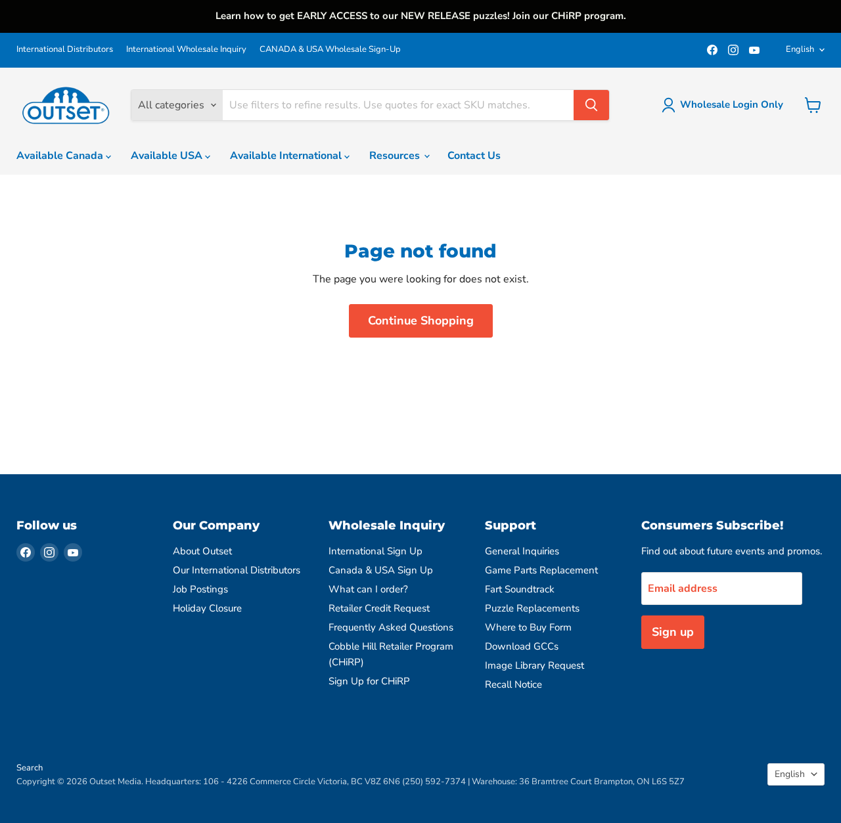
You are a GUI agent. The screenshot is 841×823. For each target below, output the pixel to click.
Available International (287, 155)
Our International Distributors (236, 570)
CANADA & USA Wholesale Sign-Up (330, 50)
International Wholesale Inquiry (186, 50)
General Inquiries (522, 551)
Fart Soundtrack (520, 589)
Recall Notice (513, 684)
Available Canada (61, 155)
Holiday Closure (207, 608)
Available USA (168, 155)
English (800, 49)
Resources (395, 155)
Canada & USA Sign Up (381, 570)
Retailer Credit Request (379, 608)
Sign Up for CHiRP (369, 681)
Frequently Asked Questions (391, 627)
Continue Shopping (421, 320)
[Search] (591, 105)
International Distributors (64, 50)
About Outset (202, 551)
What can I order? (368, 589)
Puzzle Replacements (532, 608)
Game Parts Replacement (541, 570)
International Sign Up (375, 551)
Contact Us (474, 155)
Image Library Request (534, 665)
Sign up (673, 632)
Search (29, 768)
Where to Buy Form (528, 627)
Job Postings (200, 589)
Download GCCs (521, 646)
